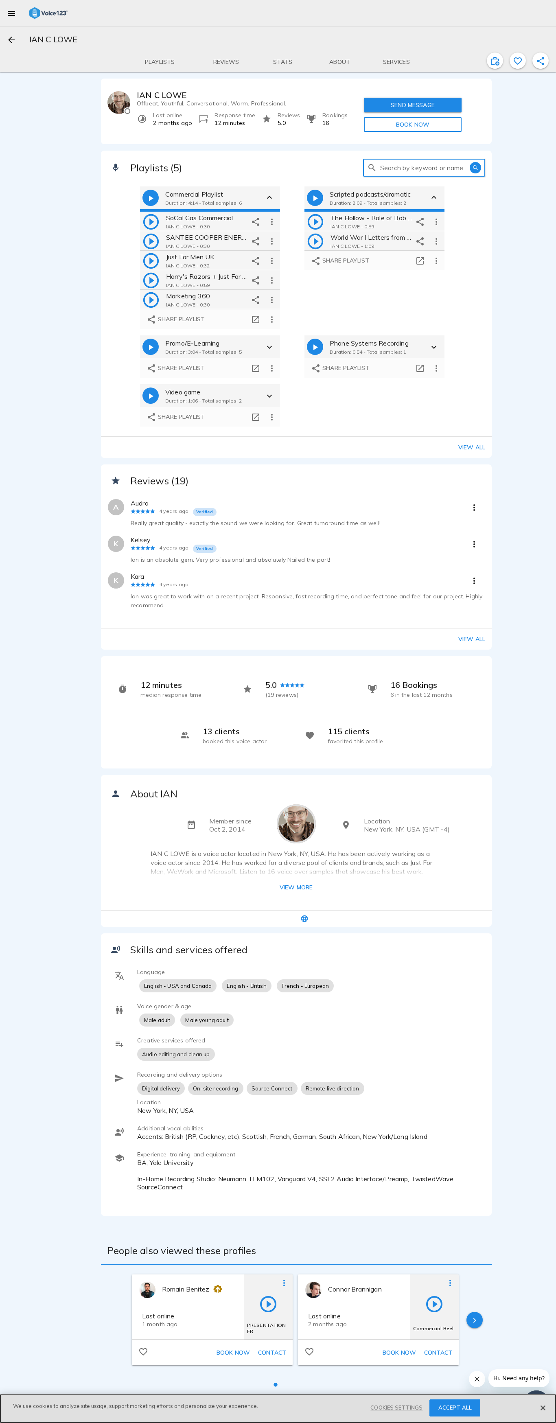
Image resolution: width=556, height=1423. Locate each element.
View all (471, 447)
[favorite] (518, 61)
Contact (272, 1352)
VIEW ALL (471, 639)
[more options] (272, 221)
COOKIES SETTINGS (396, 1407)
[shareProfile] (540, 61)
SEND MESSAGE (413, 105)
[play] (151, 221)
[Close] (543, 1408)
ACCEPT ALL (455, 1407)
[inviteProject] (495, 61)
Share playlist (180, 319)
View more (296, 887)
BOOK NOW (412, 124)
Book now (233, 1352)
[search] (372, 168)
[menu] (11, 13)
